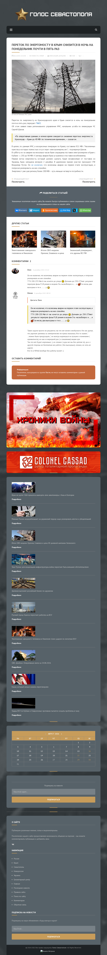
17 (18, 755)
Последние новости (22, 888)
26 (42, 760)
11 (30, 751)
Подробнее (16, 499)
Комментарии (19, 900)
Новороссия (18, 871)
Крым (42, 56)
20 (54, 755)
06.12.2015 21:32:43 (19, 56)
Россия (16, 858)
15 (78, 751)
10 (18, 751)
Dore (29, 270)
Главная (17, 884)
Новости (35, 56)
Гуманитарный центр (22, 879)
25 (30, 760)
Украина (17, 875)
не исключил (37, 165)
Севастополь (19, 867)
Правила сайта (19, 892)
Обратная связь (20, 904)
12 (42, 751)
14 (66, 751)
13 (54, 751)
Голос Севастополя (59, 948)
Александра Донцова (57, 56)
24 (18, 760)
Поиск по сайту (20, 896)
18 (30, 755)
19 (42, 755)
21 (66, 755)
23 (90, 755)
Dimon (30, 293)
